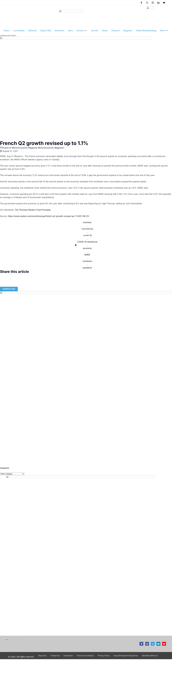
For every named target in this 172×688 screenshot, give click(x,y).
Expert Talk (45, 30)
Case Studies (19, 30)
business (87, 222)
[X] (147, 2)
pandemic (87, 267)
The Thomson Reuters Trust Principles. (33, 210)
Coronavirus (87, 228)
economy (87, 248)
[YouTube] (164, 2)
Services (80, 30)
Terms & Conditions (85, 655)
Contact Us (55, 655)
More (162, 30)
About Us (42, 655)
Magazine (127, 30)
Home (6, 30)
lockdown (87, 261)
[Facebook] (141, 2)
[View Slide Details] (86, 377)
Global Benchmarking (146, 30)
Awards (94, 30)
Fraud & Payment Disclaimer (126, 655)
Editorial (32, 30)
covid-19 (87, 235)
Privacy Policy (104, 655)
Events (105, 30)
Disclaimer (68, 655)
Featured (115, 30)
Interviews (59, 30)
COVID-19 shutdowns (87, 241)
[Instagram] (153, 2)
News (70, 30)
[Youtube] (164, 644)
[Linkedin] (158, 2)
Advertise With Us (150, 655)
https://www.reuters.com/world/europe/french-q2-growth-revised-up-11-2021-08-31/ (48, 216)
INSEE (87, 254)
